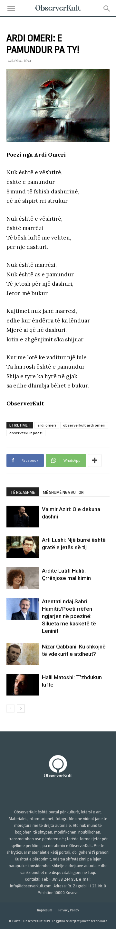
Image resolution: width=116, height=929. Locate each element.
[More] (95, 460)
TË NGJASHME (22, 492)
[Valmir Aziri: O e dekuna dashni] (22, 517)
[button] (11, 8)
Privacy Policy (68, 910)
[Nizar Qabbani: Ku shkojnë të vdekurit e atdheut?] (22, 654)
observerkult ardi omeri (84, 425)
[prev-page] (10, 709)
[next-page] (21, 709)
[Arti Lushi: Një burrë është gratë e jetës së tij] (22, 547)
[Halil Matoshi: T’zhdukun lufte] (22, 685)
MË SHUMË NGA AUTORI (63, 492)
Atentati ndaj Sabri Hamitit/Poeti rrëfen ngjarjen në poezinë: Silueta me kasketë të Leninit (69, 616)
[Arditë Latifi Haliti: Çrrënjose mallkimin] (22, 578)
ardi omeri (46, 425)
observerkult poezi (26, 432)
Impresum (44, 910)
